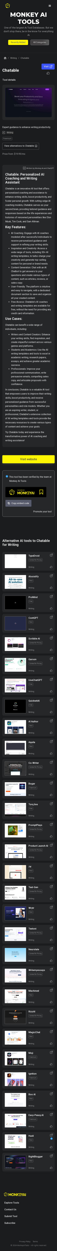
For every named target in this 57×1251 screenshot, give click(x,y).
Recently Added (18, 42)
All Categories (39, 42)
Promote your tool (42, 511)
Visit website (28, 459)
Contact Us (10, 1209)
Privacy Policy (24, 1241)
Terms (35, 1241)
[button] (49, 5)
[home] (7, 6)
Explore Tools (11, 1202)
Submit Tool (10, 1216)
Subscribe (9, 1223)
